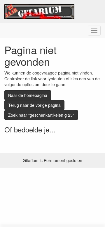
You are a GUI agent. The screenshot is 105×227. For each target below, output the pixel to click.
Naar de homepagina (27, 95)
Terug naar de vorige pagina (34, 105)
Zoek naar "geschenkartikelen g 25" (41, 115)
